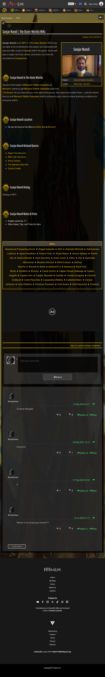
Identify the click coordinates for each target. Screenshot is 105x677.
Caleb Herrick (49, 271)
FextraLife (38, 652)
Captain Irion (26, 275)
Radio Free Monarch (17, 153)
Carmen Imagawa (75, 275)
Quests (27, 50)
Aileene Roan (45, 253)
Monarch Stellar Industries (84, 80)
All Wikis (52, 581)
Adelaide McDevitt (74, 249)
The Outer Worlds (37, 42)
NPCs (18, 18)
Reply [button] (94, 414)
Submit (58, 377)
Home (52, 577)
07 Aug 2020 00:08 (81, 479)
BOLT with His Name (17, 156)
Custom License (55, 611)
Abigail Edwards (46, 249)
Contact (52, 591)
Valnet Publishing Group (61, 652)
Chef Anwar (63, 284)
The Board (7, 92)
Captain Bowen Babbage (71, 271)
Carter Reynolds (32, 279)
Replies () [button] (83, 414)
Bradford (23, 271)
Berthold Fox (55, 266)
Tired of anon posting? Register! (85, 345)
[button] (72, 4)
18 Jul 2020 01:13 (82, 517)
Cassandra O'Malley (53, 279)
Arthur (72, 257)
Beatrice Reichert (45, 262)
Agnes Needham (27, 253)
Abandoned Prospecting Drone (20, 249)
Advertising (52, 631)
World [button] (68, 10)
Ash (80, 257)
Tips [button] (91, 10)
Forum (52, 584)
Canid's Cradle (14, 168)
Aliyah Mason (62, 253)
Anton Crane (59, 257)
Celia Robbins (25, 284)
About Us (52, 588)
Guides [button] (80, 10)
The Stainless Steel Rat (18, 164)
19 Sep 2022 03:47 (81, 404)
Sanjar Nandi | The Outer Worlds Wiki (23, 31)
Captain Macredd (44, 275)
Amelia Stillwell (24, 257)
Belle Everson (64, 262)
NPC (24, 42)
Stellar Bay (78, 84)
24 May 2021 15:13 (81, 442)
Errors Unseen (14, 160)
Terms (52, 638)
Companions (20, 58)
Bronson (35, 271)
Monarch (87, 84)
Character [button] (41, 10)
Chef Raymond (79, 284)
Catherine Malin (74, 279)
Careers (52, 634)
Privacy (52, 641)
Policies (52, 645)
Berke (42, 266)
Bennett (32, 266)
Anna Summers (42, 257)
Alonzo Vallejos (79, 253)
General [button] (28, 10)
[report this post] (94, 404)
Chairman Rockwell (44, 284)
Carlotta (59, 275)
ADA (60, 249)
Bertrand (68, 266)
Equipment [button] (55, 10)
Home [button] (16, 10)
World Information (6, 18)
